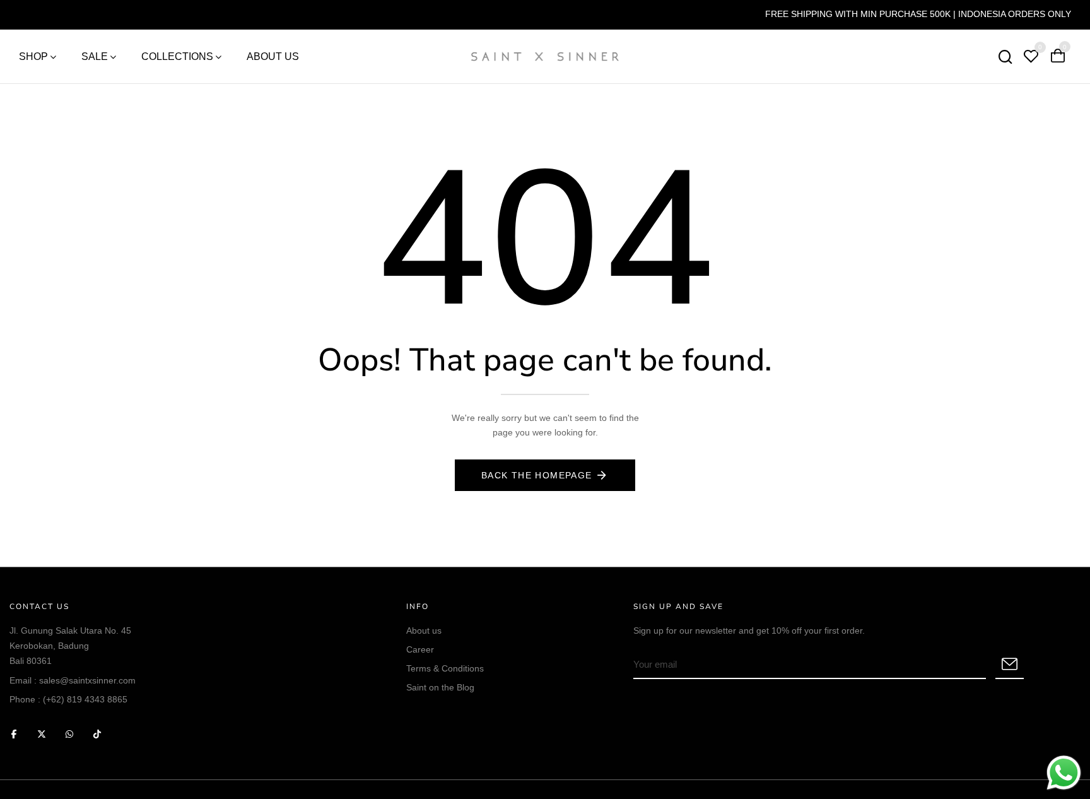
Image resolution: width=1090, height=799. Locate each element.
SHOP (33, 56)
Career (420, 649)
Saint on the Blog (440, 687)
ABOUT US (273, 56)
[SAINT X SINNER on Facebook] (13, 733)
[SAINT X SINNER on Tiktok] (97, 733)
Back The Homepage (536, 475)
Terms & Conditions (445, 668)
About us (424, 630)
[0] (1030, 58)
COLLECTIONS (177, 56)
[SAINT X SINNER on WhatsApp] (69, 733)
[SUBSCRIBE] (1009, 665)
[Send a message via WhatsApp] (1064, 773)
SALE (94, 56)
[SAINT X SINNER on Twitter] (41, 733)
